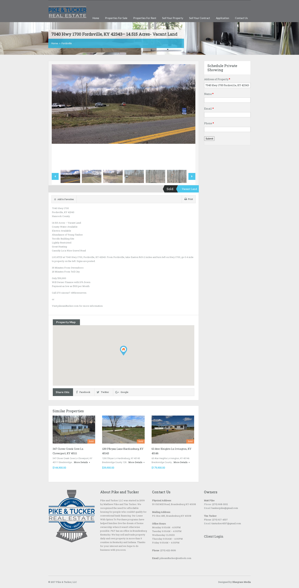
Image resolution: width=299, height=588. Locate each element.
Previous (58, 116)
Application (222, 18)
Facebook (84, 392)
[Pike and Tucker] (67, 13)
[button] (127, 355)
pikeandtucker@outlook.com (175, 558)
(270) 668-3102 (220, 504)
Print (190, 199)
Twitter (105, 392)
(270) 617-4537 (220, 519)
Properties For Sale (116, 18)
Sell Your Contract (199, 18)
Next (189, 116)
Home (95, 18)
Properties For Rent (144, 18)
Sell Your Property (172, 18)
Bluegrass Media (241, 582)
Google (124, 392)
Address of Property (217, 79)
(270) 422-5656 (168, 550)
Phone (209, 123)
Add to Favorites (65, 199)
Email (209, 108)
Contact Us (241, 18)
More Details (81, 462)
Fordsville (67, 43)
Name (209, 94)
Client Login (213, 536)
